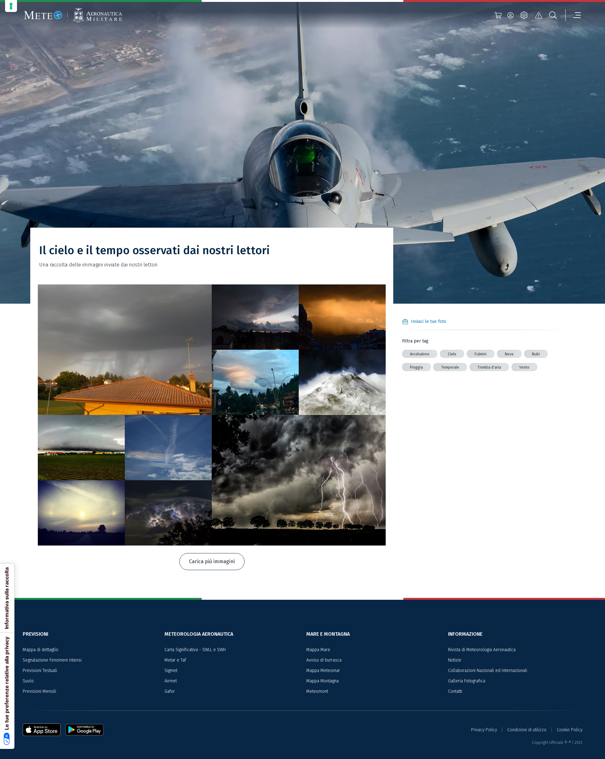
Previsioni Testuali (40, 670)
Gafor (169, 691)
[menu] (573, 15)
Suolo (28, 681)
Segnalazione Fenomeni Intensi (52, 660)
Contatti (455, 691)
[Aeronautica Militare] (97, 15)
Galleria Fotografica (466, 681)
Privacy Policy (484, 730)
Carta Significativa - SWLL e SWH (195, 649)
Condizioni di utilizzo (526, 730)
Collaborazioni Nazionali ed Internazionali (487, 670)
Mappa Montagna (322, 681)
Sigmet (170, 670)
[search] (553, 15)
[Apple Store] (44, 729)
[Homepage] (43, 15)
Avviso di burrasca (324, 660)
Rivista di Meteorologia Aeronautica (482, 649)
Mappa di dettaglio (40, 649)
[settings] (524, 15)
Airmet (170, 681)
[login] (510, 15)
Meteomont (317, 691)
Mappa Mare (318, 649)
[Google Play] (84, 729)
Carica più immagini (212, 561)
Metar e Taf (175, 660)
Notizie (454, 660)
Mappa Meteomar (323, 670)
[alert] (538, 15)
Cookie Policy (569, 730)
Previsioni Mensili (39, 691)
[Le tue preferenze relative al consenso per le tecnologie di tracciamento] (11, 6)
